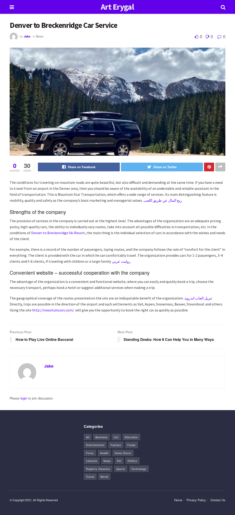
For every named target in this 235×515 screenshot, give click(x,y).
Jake (27, 36)
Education (131, 437)
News (39, 36)
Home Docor (123, 453)
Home (178, 500)
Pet (119, 461)
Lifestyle (91, 461)
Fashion (116, 445)
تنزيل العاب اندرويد (198, 298)
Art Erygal (117, 7)
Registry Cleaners (98, 469)
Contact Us (217, 500)
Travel (90, 476)
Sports (120, 469)
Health (104, 453)
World (104, 476)
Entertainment (95, 445)
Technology (138, 469)
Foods (131, 445)
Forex (90, 453)
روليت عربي (121, 261)
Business (101, 437)
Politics (132, 461)
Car (116, 437)
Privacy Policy (196, 500)
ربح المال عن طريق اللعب (162, 200)
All (87, 437)
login (23, 398)
